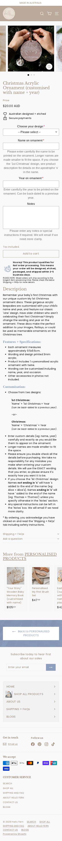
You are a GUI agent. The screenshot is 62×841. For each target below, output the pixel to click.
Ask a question (13, 538)
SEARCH (7, 783)
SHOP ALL (8, 788)
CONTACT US (10, 802)
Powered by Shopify (14, 834)
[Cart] (49, 14)
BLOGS (7, 807)
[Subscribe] (51, 667)
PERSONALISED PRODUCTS (30, 556)
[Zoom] (49, 66)
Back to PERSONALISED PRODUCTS (33, 633)
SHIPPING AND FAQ (13, 793)
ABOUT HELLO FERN (13, 797)
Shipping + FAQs (13, 534)
